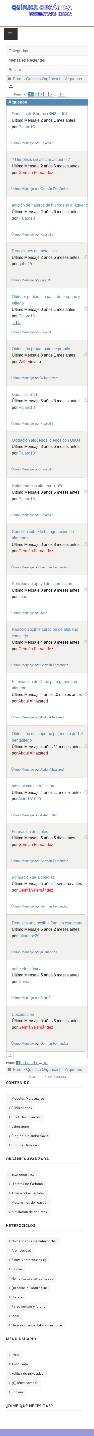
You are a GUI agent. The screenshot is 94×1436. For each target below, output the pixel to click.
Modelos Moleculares (28, 1098)
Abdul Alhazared (33, 701)
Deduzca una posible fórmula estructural (47, 923)
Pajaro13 (27, 127)
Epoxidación (23, 1014)
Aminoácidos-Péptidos (28, 1193)
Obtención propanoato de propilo (41, 349)
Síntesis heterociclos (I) (29, 1259)
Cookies (17, 1392)
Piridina (17, 1269)
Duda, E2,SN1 (25, 394)
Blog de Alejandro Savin (30, 1135)
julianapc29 (29, 936)
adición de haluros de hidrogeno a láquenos (51, 205)
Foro (17, 79)
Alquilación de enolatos (29, 1212)
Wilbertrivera (30, 362)
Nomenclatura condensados (32, 1278)
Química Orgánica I (43, 79)
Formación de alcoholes (33, 877)
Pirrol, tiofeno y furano (28, 1306)
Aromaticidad (21, 1250)
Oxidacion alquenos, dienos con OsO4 (46, 440)
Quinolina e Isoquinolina (30, 1288)
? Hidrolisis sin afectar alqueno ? (41, 159)
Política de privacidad (28, 1373)
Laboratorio (20, 1126)
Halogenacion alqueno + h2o (37, 486)
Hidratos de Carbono (27, 1183)
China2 (25, 981)
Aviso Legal (20, 1364)
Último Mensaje (22, 143)
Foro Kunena (55, 1076)
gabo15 (25, 264)
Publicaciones (22, 1107)
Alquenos (73, 79)
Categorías (18, 51)
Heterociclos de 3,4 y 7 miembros (37, 1325)
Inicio (15, 1354)
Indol (15, 1316)
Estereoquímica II (24, 1174)
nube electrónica (26, 969)
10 (61, 94)
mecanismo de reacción (33, 786)
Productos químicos (26, 1117)
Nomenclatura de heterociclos (34, 1241)
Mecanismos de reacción (30, 1202)
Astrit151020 (29, 799)
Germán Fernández (36, 172)
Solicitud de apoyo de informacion (42, 584)
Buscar (15, 70)
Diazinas (18, 1297)
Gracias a (35, 1076)
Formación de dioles (30, 831)
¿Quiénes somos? (25, 1382)
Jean (23, 596)
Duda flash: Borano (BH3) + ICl (39, 114)
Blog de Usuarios (24, 1145)
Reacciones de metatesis (34, 251)
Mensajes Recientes (27, 60)
